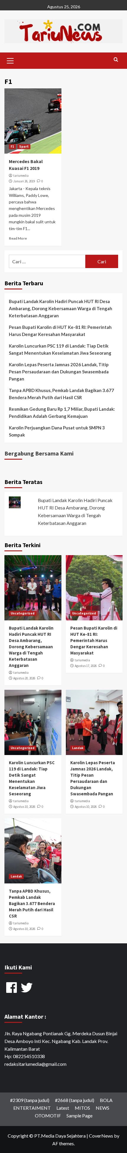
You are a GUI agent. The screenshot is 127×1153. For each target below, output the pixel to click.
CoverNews (101, 1135)
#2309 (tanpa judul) (29, 1100)
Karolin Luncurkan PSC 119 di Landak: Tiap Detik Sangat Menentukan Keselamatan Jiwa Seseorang (60, 349)
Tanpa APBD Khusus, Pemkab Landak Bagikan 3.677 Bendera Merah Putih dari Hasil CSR (61, 394)
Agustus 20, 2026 (24, 678)
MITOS (82, 1108)
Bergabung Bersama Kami (39, 453)
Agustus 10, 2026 (24, 807)
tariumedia (21, 175)
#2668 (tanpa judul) (74, 1100)
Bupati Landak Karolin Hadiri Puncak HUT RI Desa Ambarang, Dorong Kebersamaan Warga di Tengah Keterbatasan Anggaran (60, 308)
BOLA (106, 1100)
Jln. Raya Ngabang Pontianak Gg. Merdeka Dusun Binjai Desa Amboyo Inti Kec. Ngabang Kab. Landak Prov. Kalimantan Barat (60, 1041)
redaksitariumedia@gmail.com (35, 1064)
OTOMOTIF (48, 1115)
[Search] (116, 60)
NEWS (102, 1108)
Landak (77, 748)
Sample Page (79, 1115)
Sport (24, 146)
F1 (12, 146)
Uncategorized (23, 613)
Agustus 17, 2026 (86, 666)
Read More (18, 238)
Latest (62, 1108)
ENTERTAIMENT (32, 1108)
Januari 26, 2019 (24, 181)
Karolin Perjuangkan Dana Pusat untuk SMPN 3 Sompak (57, 431)
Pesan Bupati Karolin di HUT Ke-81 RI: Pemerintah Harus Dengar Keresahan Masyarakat (60, 330)
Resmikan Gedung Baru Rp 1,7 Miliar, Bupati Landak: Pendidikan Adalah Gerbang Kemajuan (62, 412)
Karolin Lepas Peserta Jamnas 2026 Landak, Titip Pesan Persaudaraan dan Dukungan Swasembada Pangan (59, 371)
